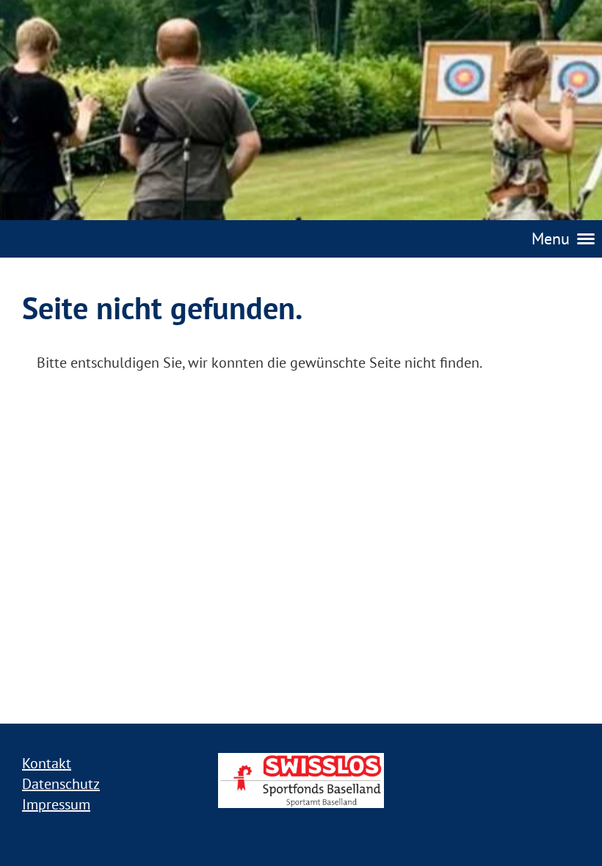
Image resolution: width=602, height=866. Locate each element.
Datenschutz (61, 783)
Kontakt (46, 763)
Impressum (56, 804)
